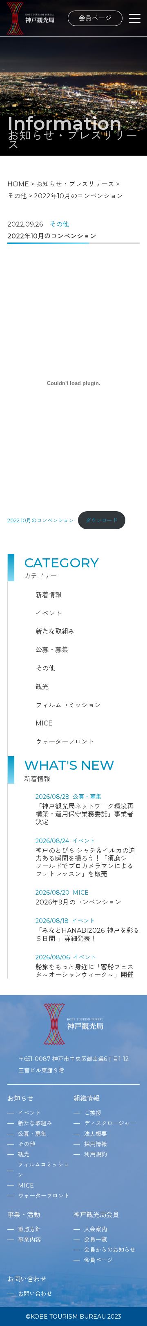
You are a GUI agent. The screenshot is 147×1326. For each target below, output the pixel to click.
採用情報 (95, 1144)
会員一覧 (95, 1239)
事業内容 (29, 1239)
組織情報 (87, 1098)
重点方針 (29, 1229)
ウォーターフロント (65, 742)
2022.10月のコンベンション (40, 520)
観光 (42, 687)
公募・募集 (52, 650)
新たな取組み (55, 631)
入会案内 (95, 1229)
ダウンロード (102, 520)
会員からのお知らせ (110, 1249)
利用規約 (95, 1154)
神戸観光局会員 (96, 1215)
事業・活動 (23, 1215)
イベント (49, 613)
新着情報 (49, 595)
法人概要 (95, 1134)
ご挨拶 (92, 1113)
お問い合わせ (27, 1279)
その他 (59, 224)
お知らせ (20, 1098)
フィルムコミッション (68, 705)
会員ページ (95, 18)
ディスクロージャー (110, 1123)
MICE (44, 723)
